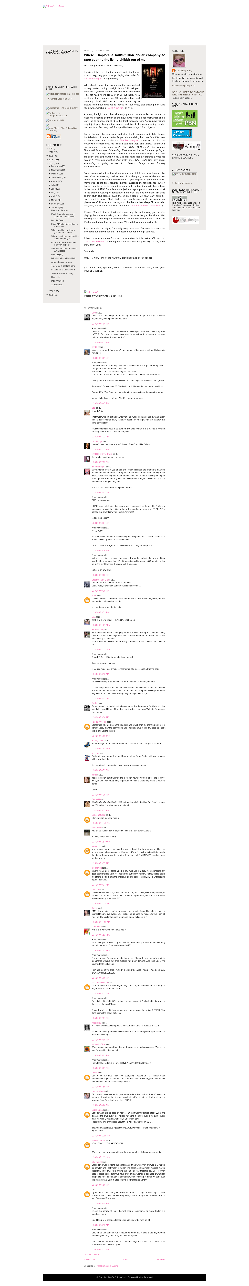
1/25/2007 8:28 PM (100, 1105)
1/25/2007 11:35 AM (101, 922)
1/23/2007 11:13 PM (101, 649)
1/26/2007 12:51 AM (101, 1157)
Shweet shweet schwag (62, 273)
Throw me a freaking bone (63, 266)
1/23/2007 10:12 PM (101, 625)
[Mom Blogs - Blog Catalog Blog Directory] (63, 130)
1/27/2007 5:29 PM (100, 1203)
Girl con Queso (98, 815)
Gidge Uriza (97, 1110)
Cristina (95, 1073)
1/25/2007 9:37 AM (100, 863)
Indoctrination (57, 281)
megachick (97, 846)
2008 (51, 160)
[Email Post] (119, 295)
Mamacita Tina (98, 1044)
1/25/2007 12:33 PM (101, 950)
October (55, 174)
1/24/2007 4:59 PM (100, 770)
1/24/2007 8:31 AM (100, 699)
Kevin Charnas (98, 1140)
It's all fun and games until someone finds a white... (63, 215)
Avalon (95, 703)
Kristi (94, 595)
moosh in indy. (98, 630)
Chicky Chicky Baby (182, 70)
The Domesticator (100, 982)
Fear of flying (57, 254)
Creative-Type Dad (100, 580)
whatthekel (97, 1162)
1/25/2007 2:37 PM (100, 1018)
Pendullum (97, 927)
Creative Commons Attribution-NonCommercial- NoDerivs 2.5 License (186, 207)
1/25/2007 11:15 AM (101, 903)
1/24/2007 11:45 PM (101, 823)
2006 (51, 291)
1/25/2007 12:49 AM (101, 842)
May (53, 192)
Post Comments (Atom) (107, 1266)
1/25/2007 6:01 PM (100, 1068)
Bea (93, 408)
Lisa (94, 617)
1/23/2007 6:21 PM (100, 358)
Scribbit (95, 347)
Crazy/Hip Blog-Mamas (59, 99)
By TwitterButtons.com (182, 183)
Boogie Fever (57, 220)
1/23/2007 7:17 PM (100, 449)
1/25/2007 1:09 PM (100, 978)
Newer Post (89, 1260)
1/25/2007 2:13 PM (100, 994)
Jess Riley (96, 1023)
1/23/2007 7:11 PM (100, 437)
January (55, 207)
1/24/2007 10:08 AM (101, 736)
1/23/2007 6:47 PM (100, 403)
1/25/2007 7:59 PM (100, 1087)
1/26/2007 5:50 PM (100, 1185)
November (56, 170)
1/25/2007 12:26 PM (101, 935)
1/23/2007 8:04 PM (100, 523)
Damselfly (96, 799)
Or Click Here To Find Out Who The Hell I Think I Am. (188, 93)
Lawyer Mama (98, 1091)
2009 (51, 156)
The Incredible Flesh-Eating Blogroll (185, 156)
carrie (94, 775)
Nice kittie (55, 277)
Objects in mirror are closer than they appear (63, 243)
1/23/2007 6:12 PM (100, 342)
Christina (96, 889)
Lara (94, 313)
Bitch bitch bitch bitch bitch (63, 258)
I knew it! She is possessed (146, 205)
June (53, 189)
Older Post (160, 1260)
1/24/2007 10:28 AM (101, 748)
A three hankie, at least (61, 262)
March (54, 200)
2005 (51, 295)
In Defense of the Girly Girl (63, 270)
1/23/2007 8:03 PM (100, 493)
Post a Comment (91, 1254)
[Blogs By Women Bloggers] (47, 126)
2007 (51, 163)
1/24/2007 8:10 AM (100, 674)
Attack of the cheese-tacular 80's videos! (64, 249)
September (56, 177)
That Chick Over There (102, 454)
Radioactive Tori (99, 722)
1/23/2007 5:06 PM (100, 324)
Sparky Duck (97, 740)
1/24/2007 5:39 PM (100, 795)
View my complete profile (183, 85)
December (56, 166)
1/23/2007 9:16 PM (100, 550)
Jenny (94, 908)
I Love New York (115, 108)
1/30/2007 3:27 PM (100, 1249)
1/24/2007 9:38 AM (100, 717)
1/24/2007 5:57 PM (100, 810)
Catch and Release (94, 241)
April (53, 196)
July (53, 185)
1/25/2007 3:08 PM (100, 1040)
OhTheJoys (97, 441)
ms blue (95, 753)
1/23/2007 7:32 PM (100, 462)
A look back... (57, 284)
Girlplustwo (97, 828)
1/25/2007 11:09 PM (101, 1136)
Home (125, 1260)
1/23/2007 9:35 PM (100, 591)
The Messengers (93, 78)
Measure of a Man (59, 210)
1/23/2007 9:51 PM (100, 612)
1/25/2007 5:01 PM (100, 1055)
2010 (51, 152)
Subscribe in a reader (182, 98)
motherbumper (98, 467)
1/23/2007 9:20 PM (100, 575)
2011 (51, 148)
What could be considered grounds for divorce (63, 231)
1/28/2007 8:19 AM (100, 1225)
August (54, 181)
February (55, 204)
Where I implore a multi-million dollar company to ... (65, 237)
